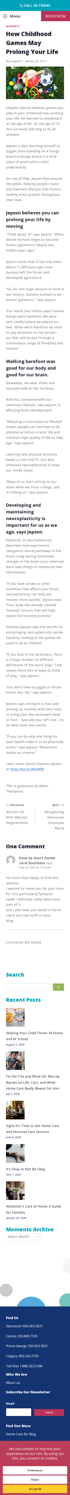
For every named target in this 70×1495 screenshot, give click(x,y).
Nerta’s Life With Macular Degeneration (17, 814)
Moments (12, 26)
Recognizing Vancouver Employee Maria (54, 816)
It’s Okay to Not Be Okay (25, 1169)
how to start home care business (37, 860)
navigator (15, 61)
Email (11, 1403)
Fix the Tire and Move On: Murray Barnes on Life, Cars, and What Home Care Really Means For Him (33, 1082)
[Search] (58, 987)
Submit (49, 1412)
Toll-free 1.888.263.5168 (24, 1366)
